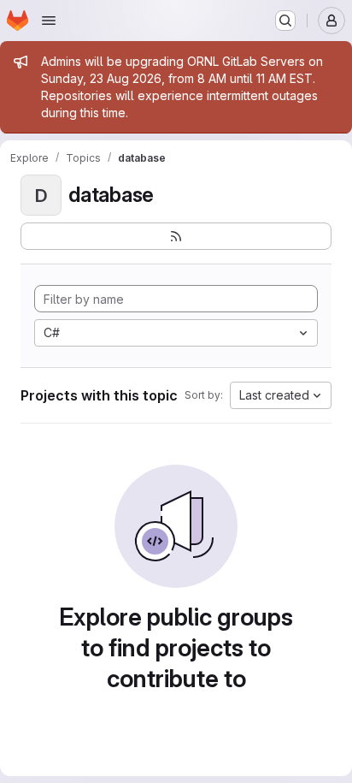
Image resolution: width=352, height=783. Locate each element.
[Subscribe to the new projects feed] (176, 236)
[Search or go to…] (285, 20)
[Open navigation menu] (48, 20)
